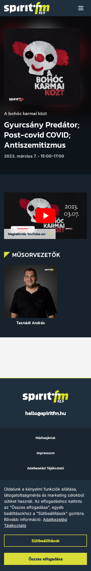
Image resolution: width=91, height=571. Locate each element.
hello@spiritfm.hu (45, 413)
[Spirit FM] (27, 8)
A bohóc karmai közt (25, 114)
